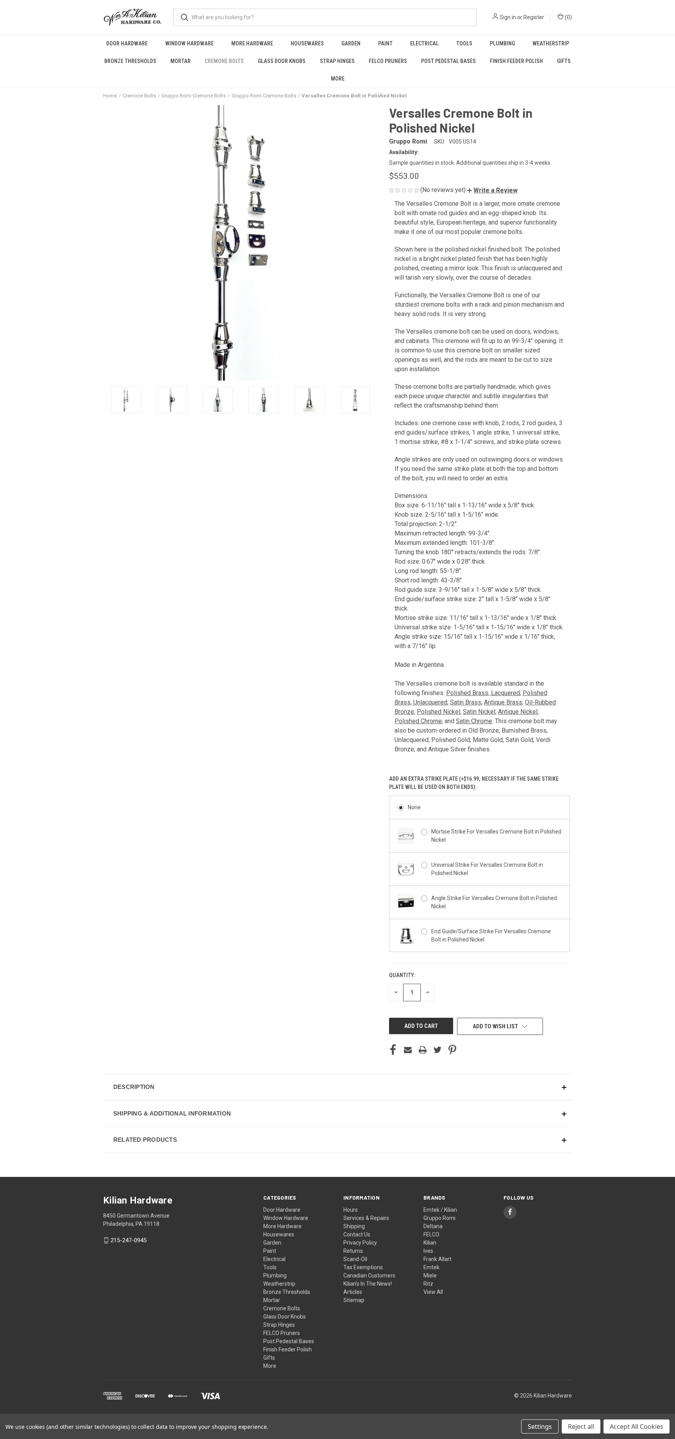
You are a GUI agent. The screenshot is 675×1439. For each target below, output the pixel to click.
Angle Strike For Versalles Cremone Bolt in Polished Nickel (494, 902)
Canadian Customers (369, 1275)
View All (433, 1292)
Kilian (429, 1243)
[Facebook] (393, 1049)
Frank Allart (437, 1259)
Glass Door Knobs (281, 61)
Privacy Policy (360, 1243)
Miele (430, 1275)
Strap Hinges (337, 61)
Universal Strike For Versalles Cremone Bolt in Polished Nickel (487, 869)
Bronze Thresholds (130, 61)
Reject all (581, 1426)
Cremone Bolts (224, 61)
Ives (428, 1251)
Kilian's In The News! (367, 1284)
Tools (464, 43)
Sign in (508, 17)
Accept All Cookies (636, 1426)
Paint (385, 43)
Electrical (424, 43)
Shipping (354, 1226)
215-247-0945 (128, 1240)
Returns (353, 1251)
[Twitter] (437, 1049)
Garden (351, 43)
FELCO (431, 1234)
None (414, 807)
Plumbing (502, 43)
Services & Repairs (366, 1218)
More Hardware (252, 43)
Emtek (431, 1267)
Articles (352, 1292)
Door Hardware (127, 43)
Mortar (180, 61)
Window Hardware (189, 43)
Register (533, 17)
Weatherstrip (550, 43)
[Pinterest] (452, 1049)
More (338, 78)
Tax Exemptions (363, 1267)
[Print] (423, 1049)
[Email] (408, 1049)
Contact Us (356, 1234)
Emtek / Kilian (440, 1210)
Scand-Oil (355, 1259)
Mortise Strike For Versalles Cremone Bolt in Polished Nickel (496, 835)
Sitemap (353, 1300)
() (568, 17)
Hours (350, 1210)
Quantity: (402, 975)
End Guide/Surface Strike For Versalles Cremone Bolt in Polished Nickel (491, 935)
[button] (492, 190)
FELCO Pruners (388, 61)
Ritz (428, 1284)
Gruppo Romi (439, 1218)
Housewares (307, 43)
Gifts (564, 61)
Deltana (433, 1226)
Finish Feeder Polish (516, 61)
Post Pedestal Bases (448, 61)
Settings (540, 1426)
